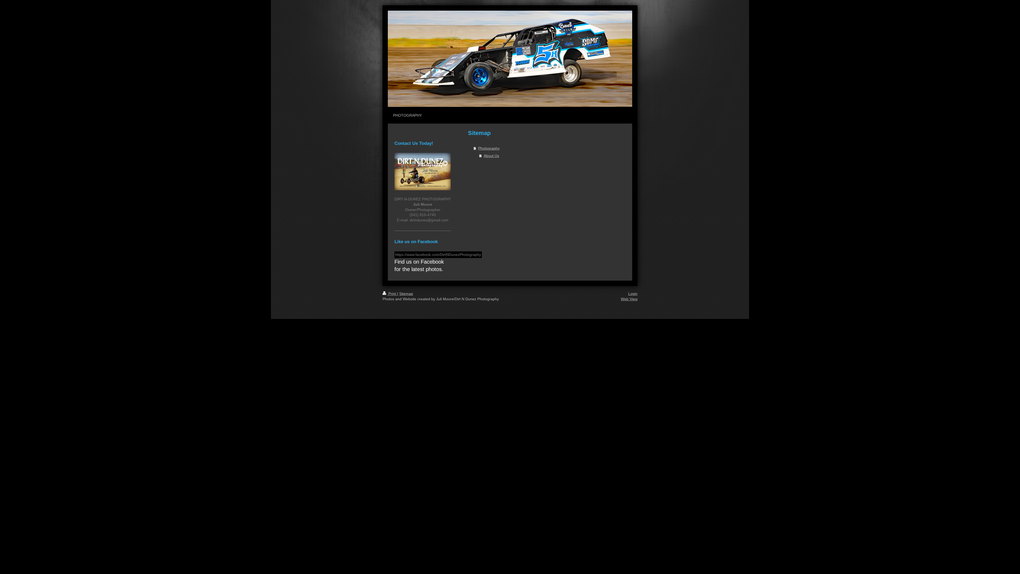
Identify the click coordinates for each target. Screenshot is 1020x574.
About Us (491, 156)
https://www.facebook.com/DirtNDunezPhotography (438, 254)
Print (392, 294)
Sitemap (406, 294)
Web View (629, 299)
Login (633, 294)
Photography (489, 148)
